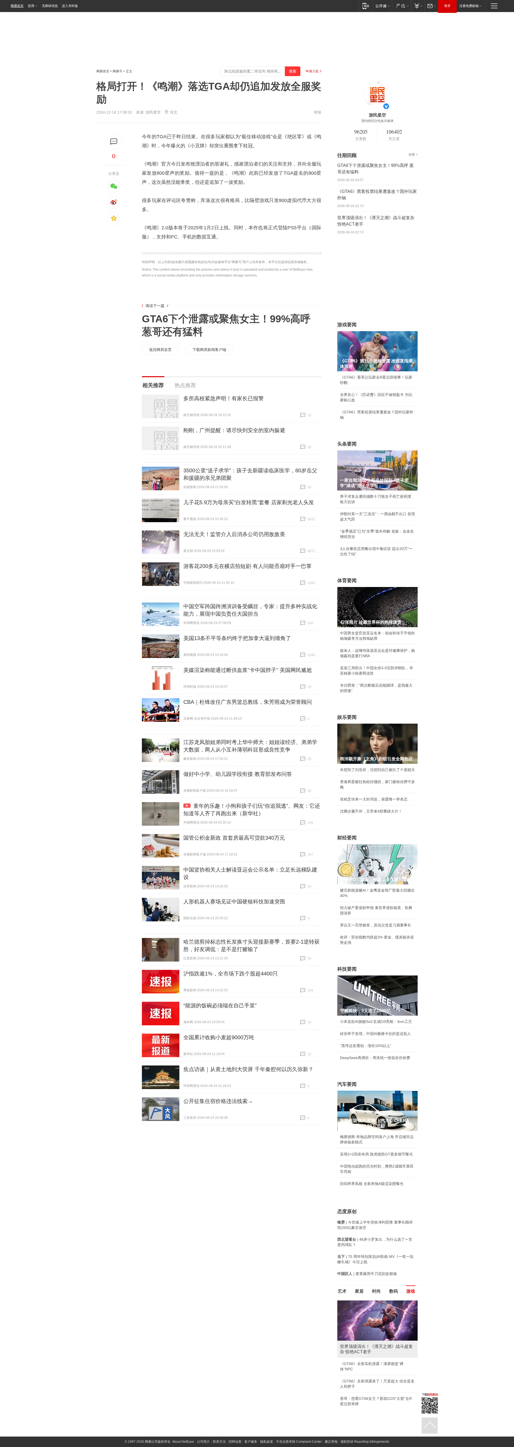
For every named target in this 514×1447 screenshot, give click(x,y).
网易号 (117, 71)
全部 (412, 154)
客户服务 (250, 1431)
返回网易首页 (160, 349)
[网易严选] (401, 6)
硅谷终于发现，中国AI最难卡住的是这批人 (375, 1033)
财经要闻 (347, 837)
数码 (393, 1291)
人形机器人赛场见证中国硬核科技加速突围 (234, 901)
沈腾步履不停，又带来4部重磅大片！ (371, 811)
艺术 (342, 1291)
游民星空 (153, 112)
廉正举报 (331, 1431)
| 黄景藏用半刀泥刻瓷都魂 (367, 1274)
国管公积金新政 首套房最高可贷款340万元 (234, 838)
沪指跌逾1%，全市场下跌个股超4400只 (230, 974)
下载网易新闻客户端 (209, 349)
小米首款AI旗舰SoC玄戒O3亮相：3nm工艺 (376, 1021)
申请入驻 (312, 71)
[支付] (418, 6)
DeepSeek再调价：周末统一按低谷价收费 (375, 1058)
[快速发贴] (113, 141)
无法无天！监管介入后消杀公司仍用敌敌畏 (234, 534)
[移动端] (366, 6)
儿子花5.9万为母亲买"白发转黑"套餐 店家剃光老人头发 (248, 502)
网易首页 (17, 6)
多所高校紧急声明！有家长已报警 (223, 398)
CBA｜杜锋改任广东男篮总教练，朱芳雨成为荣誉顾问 (247, 702)
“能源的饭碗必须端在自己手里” (220, 1005)
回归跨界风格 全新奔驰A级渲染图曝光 (371, 1183)
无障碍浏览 (50, 6)
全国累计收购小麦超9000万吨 (218, 1037)
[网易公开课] (382, 6)
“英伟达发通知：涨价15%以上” (365, 1046)
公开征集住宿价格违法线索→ (218, 1101)
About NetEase (183, 1431)
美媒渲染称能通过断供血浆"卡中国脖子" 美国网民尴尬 (247, 670)
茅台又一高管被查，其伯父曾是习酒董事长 (375, 925)
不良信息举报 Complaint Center (299, 1431)
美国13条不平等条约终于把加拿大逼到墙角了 (237, 638)
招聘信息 (235, 1431)
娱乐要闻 (347, 717)
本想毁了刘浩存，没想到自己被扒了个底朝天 (377, 770)
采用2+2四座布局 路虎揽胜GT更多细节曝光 (376, 1154)
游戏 (410, 1291)
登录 (447, 6)
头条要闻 (347, 444)
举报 (317, 112)
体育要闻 (347, 580)
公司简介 (203, 1431)
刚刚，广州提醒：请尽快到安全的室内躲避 (234, 430)
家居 (359, 1291)
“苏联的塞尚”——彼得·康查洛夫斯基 (370, 1376)
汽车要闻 (347, 1084)
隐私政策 (266, 1431)
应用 (31, 6)
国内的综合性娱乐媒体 (377, 121)
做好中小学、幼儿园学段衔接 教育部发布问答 (237, 774)
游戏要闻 (347, 324)
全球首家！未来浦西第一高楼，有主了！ (373, 1364)
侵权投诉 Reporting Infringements (365, 1431)
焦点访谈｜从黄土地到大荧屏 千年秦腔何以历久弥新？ (248, 1069)
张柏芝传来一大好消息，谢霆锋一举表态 (373, 799)
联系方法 (219, 1431)
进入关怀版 (70, 6)
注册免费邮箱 (469, 6)
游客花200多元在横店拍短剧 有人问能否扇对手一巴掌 (247, 566)
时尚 (376, 1291)
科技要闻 (347, 969)
